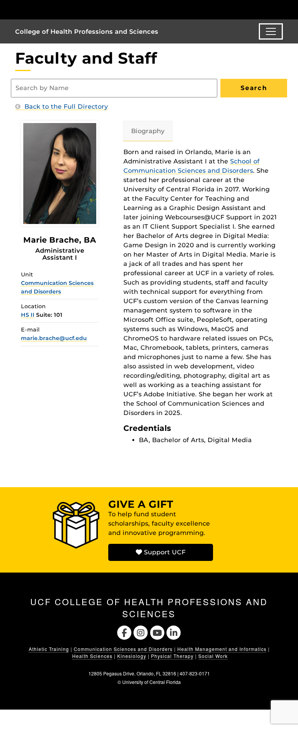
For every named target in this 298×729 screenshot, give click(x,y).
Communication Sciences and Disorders (123, 649)
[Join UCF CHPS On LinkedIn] (174, 631)
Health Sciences (92, 656)
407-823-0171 (195, 673)
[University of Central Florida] (66, 9)
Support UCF (163, 552)
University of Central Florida (151, 682)
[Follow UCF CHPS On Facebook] (124, 631)
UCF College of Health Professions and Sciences (149, 608)
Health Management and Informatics (222, 649)
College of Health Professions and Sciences (86, 31)
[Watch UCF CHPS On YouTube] (157, 631)
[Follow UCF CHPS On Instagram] (140, 631)
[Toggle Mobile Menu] (281, 9)
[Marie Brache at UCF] (59, 173)
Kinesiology (131, 656)
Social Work (213, 656)
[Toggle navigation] (271, 31)
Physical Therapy (172, 656)
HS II (28, 314)
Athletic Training (49, 649)
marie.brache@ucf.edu (54, 338)
